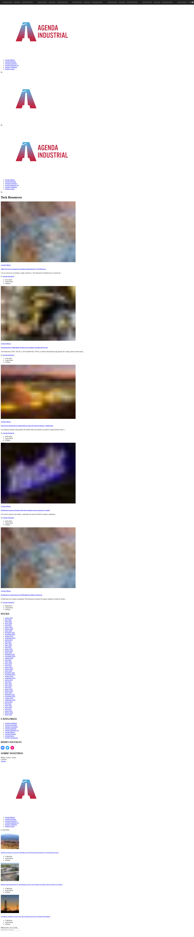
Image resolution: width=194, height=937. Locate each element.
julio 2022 (8, 703)
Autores (3, 761)
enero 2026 (8, 631)
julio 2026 (8, 620)
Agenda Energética (11, 725)
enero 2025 (8, 652)
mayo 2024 (8, 663)
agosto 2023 (9, 680)
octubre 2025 (9, 636)
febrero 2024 (9, 669)
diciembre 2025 (10, 632)
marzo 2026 (8, 627)
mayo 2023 (8, 685)
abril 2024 (8, 665)
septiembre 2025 (10, 638)
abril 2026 (8, 625)
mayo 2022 (8, 707)
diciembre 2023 (10, 673)
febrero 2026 (9, 629)
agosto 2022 (9, 702)
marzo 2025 (8, 649)
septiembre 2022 (10, 700)
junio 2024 (8, 662)
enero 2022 (8, 714)
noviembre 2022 (10, 696)
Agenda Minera (6, 265)
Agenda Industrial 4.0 (12, 730)
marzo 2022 (8, 711)
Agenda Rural (9, 736)
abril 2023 (8, 687)
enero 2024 (8, 671)
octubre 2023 (9, 676)
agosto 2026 (9, 618)
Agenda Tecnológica (11, 738)
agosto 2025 (9, 640)
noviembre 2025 (10, 634)
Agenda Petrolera (10, 734)
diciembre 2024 (10, 654)
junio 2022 (8, 705)
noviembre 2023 (10, 674)
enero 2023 (8, 693)
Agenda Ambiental (11, 723)
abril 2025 (8, 647)
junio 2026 (8, 622)
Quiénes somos (10, 826)
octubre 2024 (9, 658)
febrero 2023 (9, 691)
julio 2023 (8, 682)
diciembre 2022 (10, 694)
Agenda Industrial (8, 276)
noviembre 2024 (10, 656)
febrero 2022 (9, 713)
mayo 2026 (8, 623)
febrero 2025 (9, 651)
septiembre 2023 (10, 678)
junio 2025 (8, 643)
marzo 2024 (8, 667)
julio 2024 (8, 660)
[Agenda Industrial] (45, 56)
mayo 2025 (8, 645)
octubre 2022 (9, 698)
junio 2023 (8, 683)
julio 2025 (8, 642)
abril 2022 (8, 709)
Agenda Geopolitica (11, 727)
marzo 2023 (8, 689)
